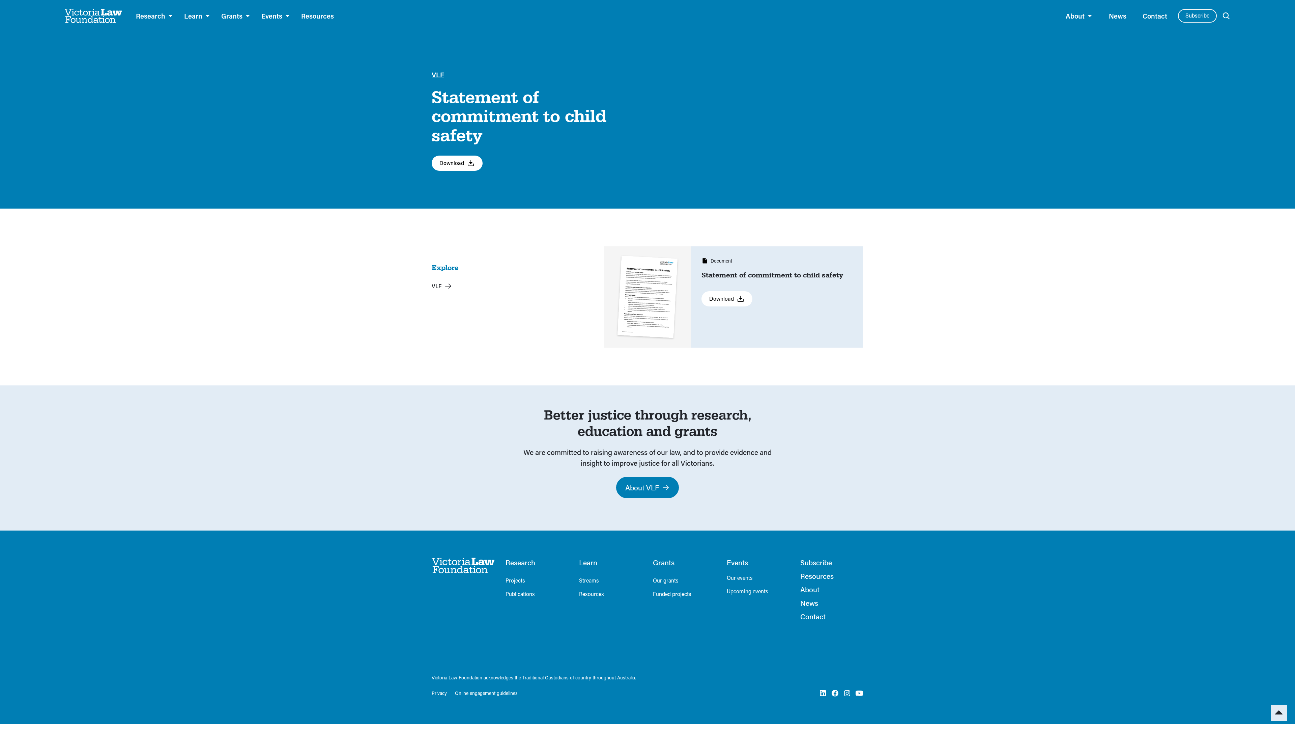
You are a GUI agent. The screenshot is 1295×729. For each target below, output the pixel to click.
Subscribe (1197, 15)
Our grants (666, 580)
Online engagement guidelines (486, 693)
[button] (155, 16)
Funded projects (672, 593)
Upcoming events (747, 591)
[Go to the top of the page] (1279, 713)
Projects (515, 580)
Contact (1155, 15)
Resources (317, 15)
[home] (93, 16)
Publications (520, 593)
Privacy (439, 693)
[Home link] (463, 565)
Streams (589, 580)
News (1117, 15)
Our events (740, 577)
